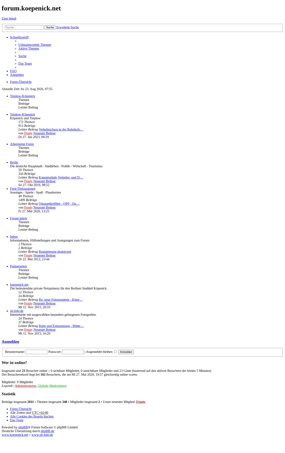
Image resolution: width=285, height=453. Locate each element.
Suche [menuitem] (22, 56)
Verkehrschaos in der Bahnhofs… (61, 129)
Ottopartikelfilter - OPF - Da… (59, 203)
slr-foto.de (16, 311)
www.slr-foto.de (42, 435)
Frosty (28, 133)
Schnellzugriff (19, 37)
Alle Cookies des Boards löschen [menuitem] (32, 416)
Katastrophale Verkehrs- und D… (61, 177)
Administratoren (25, 386)
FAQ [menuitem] (13, 71)
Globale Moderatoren (52, 386)
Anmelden (10, 341)
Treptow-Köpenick (22, 96)
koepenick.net (19, 284)
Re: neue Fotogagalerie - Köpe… (61, 299)
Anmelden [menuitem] (17, 75)
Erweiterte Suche (67, 27)
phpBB (23, 427)
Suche (50, 27)
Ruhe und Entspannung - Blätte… (61, 326)
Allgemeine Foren (22, 144)
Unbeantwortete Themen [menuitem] (34, 45)
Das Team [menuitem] (25, 63)
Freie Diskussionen (22, 188)
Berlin (14, 162)
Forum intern (18, 218)
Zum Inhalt (9, 18)
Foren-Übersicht (21, 409)
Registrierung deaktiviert (55, 251)
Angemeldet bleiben (99, 352)
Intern (14, 236)
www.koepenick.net (15, 435)
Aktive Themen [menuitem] (28, 48)
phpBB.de (47, 431)
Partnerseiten (18, 266)
